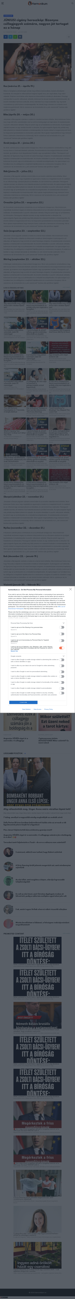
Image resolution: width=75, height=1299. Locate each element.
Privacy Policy (48, 709)
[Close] (71, 590)
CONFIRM (23, 702)
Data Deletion (26, 709)
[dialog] (37, 649)
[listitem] (37, 623)
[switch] (61, 627)
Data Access (37, 709)
